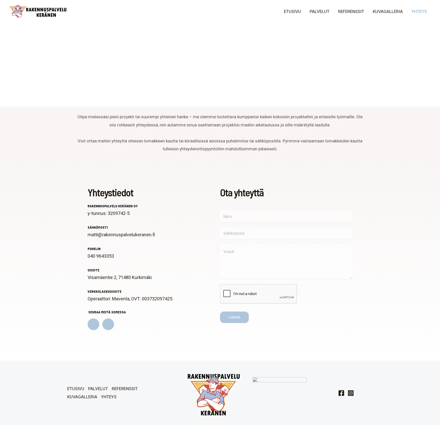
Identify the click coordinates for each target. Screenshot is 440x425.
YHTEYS (419, 11)
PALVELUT (319, 11)
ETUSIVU (292, 11)
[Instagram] (351, 393)
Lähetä (234, 317)
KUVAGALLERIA (388, 11)
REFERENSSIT (351, 11)
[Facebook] (341, 393)
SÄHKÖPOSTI (98, 227)
